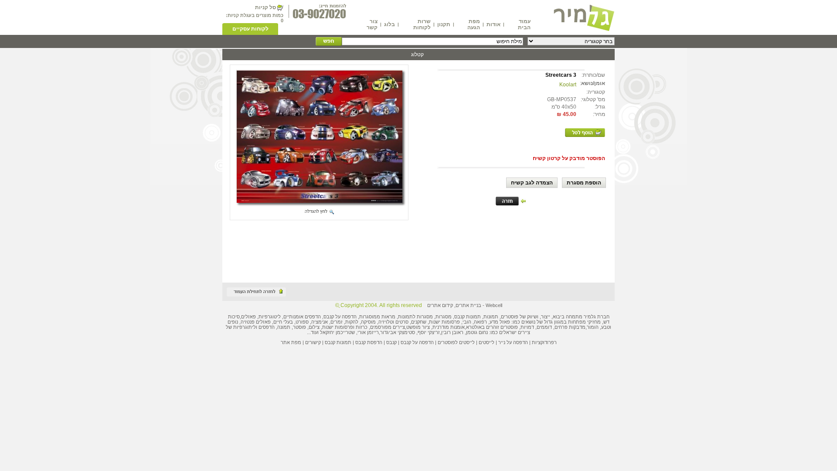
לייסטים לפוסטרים (456, 342)
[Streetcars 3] (319, 200)
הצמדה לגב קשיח (532, 183)
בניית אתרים (468, 305)
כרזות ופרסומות (351, 327)
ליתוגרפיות (244, 327)
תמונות (490, 316)
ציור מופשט (418, 327)
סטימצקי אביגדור (397, 332)
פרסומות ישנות (444, 321)
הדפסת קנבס (368, 342)
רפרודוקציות (544, 342)
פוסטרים (509, 316)
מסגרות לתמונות (415, 316)
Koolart (567, 85)
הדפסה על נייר (513, 342)
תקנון (443, 24)
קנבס (391, 342)
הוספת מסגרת (584, 183)
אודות (493, 24)
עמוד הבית (524, 24)
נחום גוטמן (477, 332)
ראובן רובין (452, 332)
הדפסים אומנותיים (302, 316)
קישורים (313, 342)
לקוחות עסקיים (250, 29)
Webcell (494, 305)
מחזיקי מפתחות (584, 321)
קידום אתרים (440, 305)
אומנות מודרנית (448, 327)
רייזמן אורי (368, 332)
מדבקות (577, 327)
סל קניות (265, 7)
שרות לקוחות (422, 24)
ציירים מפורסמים (387, 327)
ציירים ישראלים (514, 332)
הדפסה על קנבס (340, 316)
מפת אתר (291, 342)
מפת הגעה (473, 24)
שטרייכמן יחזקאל (337, 332)
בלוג (389, 24)
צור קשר (372, 24)
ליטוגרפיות (270, 316)
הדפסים (267, 327)
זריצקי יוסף (429, 332)
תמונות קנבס (338, 342)
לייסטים (486, 342)
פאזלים (248, 316)
